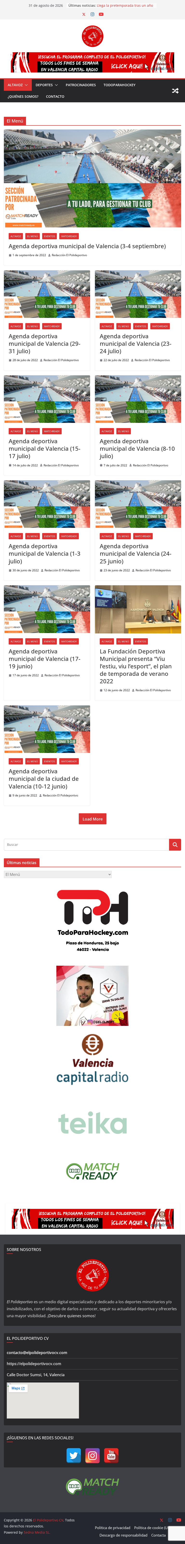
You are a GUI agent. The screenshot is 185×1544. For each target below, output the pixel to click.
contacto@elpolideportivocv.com (37, 1352)
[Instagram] (92, 1455)
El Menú (32, 236)
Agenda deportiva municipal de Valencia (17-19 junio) (44, 658)
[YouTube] (111, 1455)
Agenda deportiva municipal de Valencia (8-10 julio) (137, 448)
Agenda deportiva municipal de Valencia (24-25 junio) (136, 553)
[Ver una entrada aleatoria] (175, 91)
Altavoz (15, 85)
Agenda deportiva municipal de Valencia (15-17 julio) (44, 448)
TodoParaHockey (119, 85)
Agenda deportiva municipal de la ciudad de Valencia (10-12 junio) (44, 778)
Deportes (44, 85)
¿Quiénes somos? (23, 96)
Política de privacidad (112, 1527)
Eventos (49, 236)
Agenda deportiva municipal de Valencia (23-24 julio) (136, 343)
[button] (25, 85)
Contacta (158, 1535)
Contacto (55, 96)
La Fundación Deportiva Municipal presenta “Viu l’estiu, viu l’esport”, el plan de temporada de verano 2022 (136, 666)
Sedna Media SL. (37, 1532)
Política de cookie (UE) (152, 1527)
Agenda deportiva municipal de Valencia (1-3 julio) (44, 553)
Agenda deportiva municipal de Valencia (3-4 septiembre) (87, 246)
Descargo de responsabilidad (123, 1535)
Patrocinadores (81, 85)
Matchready (69, 236)
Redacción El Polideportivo (69, 255)
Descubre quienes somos (71, 1315)
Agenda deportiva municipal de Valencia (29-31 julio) (44, 343)
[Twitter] (73, 1455)
